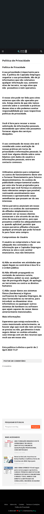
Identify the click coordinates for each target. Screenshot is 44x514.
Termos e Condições (33, 504)
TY (21, 511)
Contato (21, 504)
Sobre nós (13, 504)
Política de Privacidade (22, 507)
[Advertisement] (22, 24)
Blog (34, 511)
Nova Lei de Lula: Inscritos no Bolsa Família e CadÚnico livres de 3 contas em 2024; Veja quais (27, 459)
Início (6, 504)
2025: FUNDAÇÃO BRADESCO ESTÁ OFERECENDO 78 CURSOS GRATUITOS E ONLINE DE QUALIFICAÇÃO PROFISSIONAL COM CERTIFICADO (26, 445)
